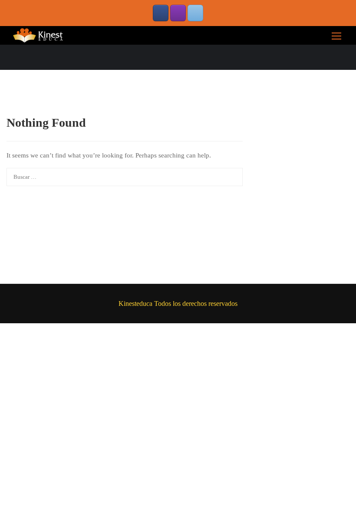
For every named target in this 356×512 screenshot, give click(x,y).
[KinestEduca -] (39, 35)
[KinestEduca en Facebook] (160, 13)
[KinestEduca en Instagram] (178, 13)
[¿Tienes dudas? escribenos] (195, 13)
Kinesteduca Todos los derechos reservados (178, 303)
